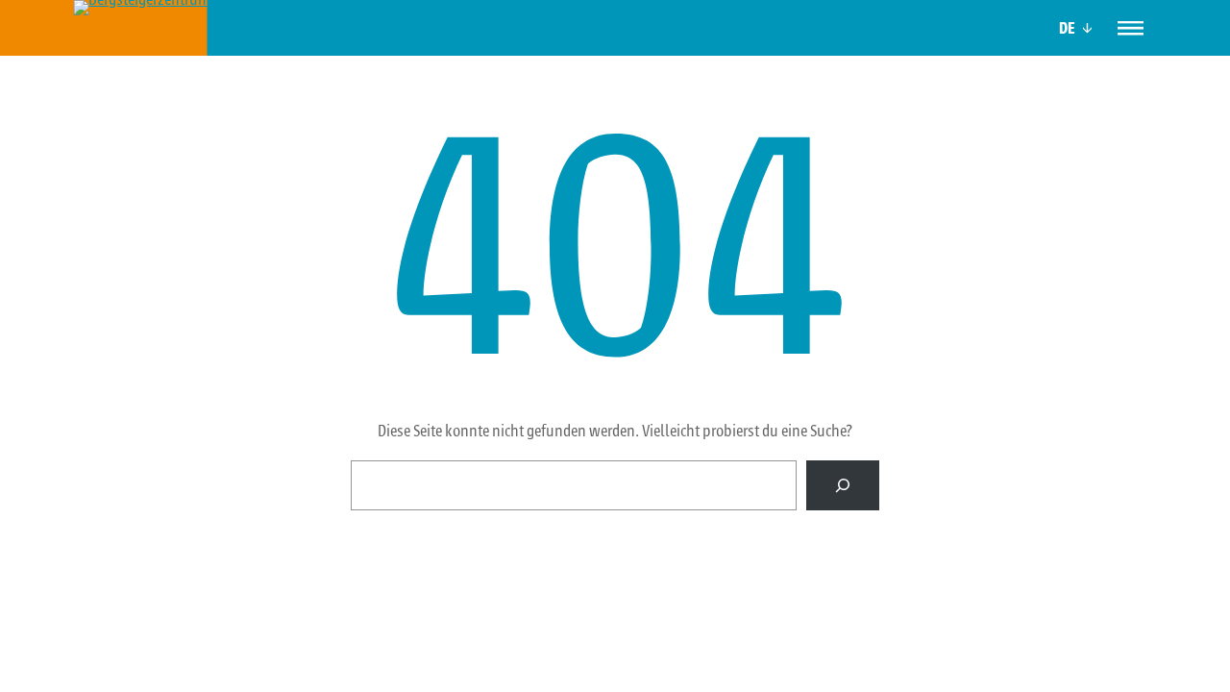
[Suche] (842, 485)
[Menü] (1131, 27)
